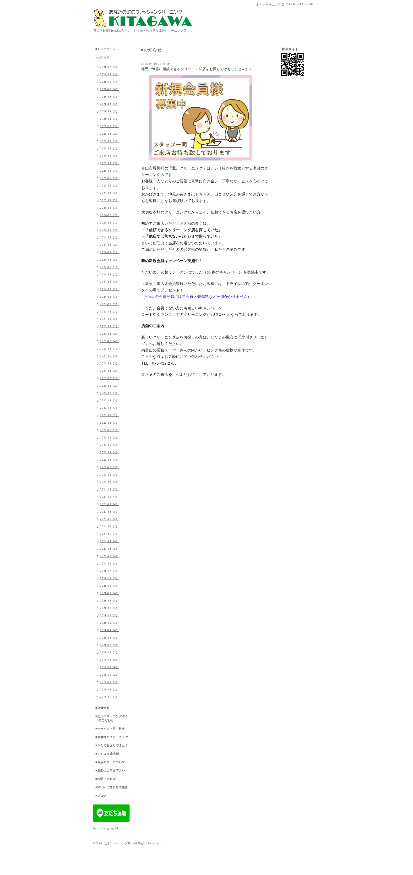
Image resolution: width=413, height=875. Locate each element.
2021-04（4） (109, 541)
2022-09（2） (109, 415)
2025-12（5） (109, 126)
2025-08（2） (109, 155)
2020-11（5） (109, 578)
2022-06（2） (109, 437)
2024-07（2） (109, 252)
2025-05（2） (109, 178)
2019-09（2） (109, 682)
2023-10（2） (109, 318)
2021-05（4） (109, 533)
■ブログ (101, 795)
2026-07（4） (109, 74)
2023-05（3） (109, 356)
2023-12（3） (109, 304)
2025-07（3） (109, 163)
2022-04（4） (109, 452)
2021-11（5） (109, 489)
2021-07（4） (109, 519)
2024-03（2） (109, 281)
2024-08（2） (109, 244)
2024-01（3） (109, 296)
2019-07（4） (109, 696)
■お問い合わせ (105, 779)
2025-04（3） (109, 185)
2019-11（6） (109, 667)
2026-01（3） (109, 118)
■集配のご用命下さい (110, 770)
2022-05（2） (109, 444)
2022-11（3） (109, 400)
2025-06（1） (109, 170)
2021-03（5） (109, 548)
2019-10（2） (109, 674)
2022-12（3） (109, 393)
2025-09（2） (109, 148)
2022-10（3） (109, 407)
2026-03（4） (109, 104)
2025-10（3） (109, 141)
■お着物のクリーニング (111, 737)
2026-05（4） (109, 89)
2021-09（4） (109, 504)
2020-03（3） (109, 637)
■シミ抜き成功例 (107, 753)
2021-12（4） (109, 482)
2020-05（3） (109, 622)
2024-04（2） (109, 274)
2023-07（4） (109, 341)
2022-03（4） (109, 459)
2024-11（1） (109, 222)
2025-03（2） (109, 192)
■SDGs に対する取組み (111, 787)
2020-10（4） (109, 585)
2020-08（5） (109, 600)
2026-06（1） (109, 81)
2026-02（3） (109, 111)
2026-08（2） (109, 67)
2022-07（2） (109, 430)
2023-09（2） (109, 326)
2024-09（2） (109, 237)
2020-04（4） (109, 630)
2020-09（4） (109, 593)
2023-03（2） (109, 370)
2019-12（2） (109, 659)
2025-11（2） (109, 133)
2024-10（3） (109, 230)
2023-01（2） (109, 385)
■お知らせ (102, 57)
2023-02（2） (109, 378)
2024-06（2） (109, 259)
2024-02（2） (109, 289)
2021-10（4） (109, 496)
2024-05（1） (109, 267)
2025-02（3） (109, 200)
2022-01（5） (109, 474)
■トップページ (105, 49)
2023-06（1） (109, 348)
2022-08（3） (109, 422)
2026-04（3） (109, 96)
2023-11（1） (109, 311)
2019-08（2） (109, 689)
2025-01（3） (109, 207)
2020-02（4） (109, 645)
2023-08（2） (109, 333)
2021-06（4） (109, 526)
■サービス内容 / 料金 (110, 728)
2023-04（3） (109, 363)
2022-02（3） (109, 467)
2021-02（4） (109, 556)
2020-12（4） (109, 570)
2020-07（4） (109, 608)
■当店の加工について (110, 762)
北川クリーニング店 (117, 843)
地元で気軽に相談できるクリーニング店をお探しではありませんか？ (196, 69)
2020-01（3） (109, 652)
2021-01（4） (109, 563)
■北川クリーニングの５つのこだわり (111, 718)
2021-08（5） (109, 511)
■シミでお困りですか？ (111, 745)
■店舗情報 (102, 708)
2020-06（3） (109, 615)
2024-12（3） (109, 215)
